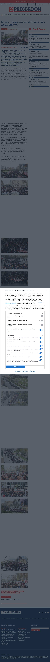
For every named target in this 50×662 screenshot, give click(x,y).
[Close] (47, 291)
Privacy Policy (32, 371)
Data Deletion (17, 371)
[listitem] (25, 313)
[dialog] (25, 331)
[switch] (41, 316)
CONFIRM (15, 366)
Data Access (25, 371)
